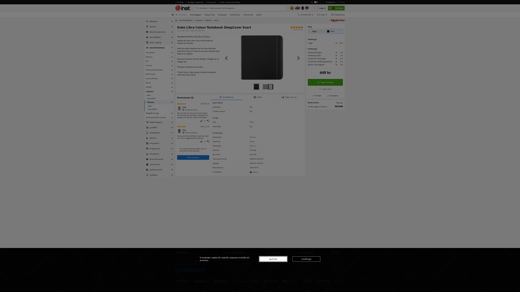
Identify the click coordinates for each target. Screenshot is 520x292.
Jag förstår (273, 259)
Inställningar (306, 259)
